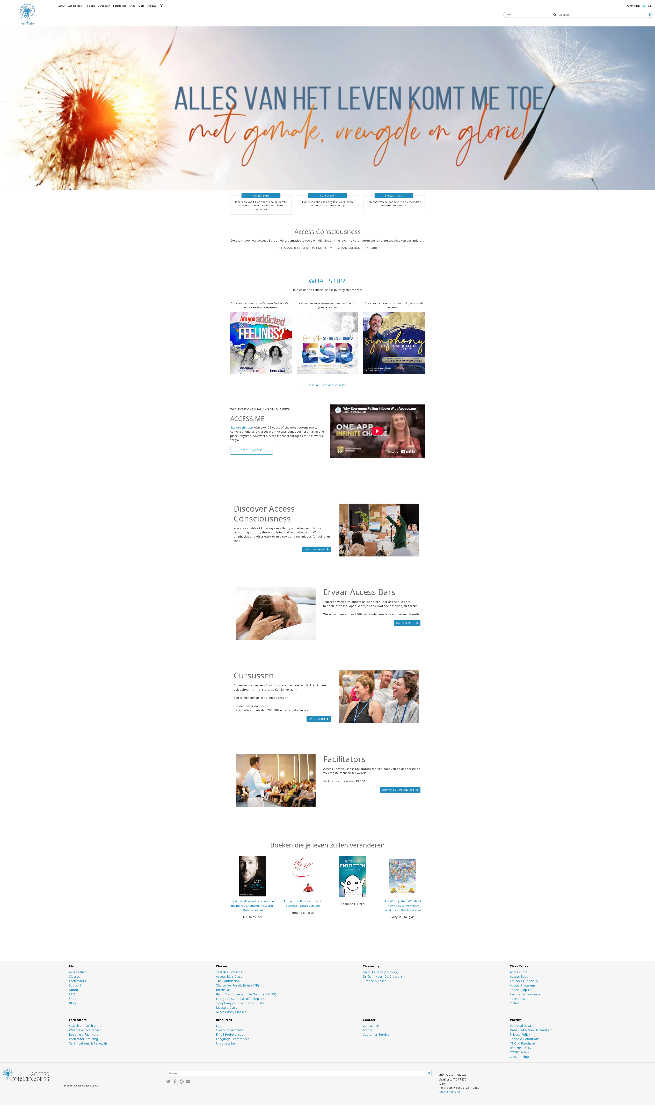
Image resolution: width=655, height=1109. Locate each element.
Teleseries (517, 999)
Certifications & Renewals (88, 1043)
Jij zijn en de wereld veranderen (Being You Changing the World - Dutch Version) (252, 905)
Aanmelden (633, 5)
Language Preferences (233, 1039)
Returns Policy (520, 1048)
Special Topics (520, 990)
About (62, 5)
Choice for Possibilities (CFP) (237, 985)
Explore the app (241, 427)
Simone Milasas (374, 981)
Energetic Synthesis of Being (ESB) (241, 999)
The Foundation (228, 981)
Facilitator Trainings (525, 994)
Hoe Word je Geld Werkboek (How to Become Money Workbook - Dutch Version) (403, 905)
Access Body (519, 976)
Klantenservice (450, 1092)
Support (75, 985)
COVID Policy (519, 1052)
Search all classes (229, 972)
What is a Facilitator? (85, 1030)
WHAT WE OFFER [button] (314, 549)
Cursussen (104, 5)
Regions (90, 5)
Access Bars (75, 5)
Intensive (223, 990)
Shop (132, 5)
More (141, 5)
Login (220, 1025)
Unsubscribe (225, 1043)
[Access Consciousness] (27, 14)
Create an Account (230, 1030)
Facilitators (120, 5)
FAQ (72, 994)
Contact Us (371, 1025)
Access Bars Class (229, 976)
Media (367, 1030)
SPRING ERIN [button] (317, 718)
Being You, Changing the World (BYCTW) (246, 994)
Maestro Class (226, 1007)
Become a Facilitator (84, 1034)
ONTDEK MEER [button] (405, 623)
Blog (72, 1003)
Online (515, 1003)
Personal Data (520, 1025)
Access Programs (523, 985)
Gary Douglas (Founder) (380, 972)
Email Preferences (229, 1034)
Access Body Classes (231, 1012)
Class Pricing (519, 1057)
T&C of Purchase (522, 1043)
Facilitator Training (83, 1039)
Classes (74, 976)
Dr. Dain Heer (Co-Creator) (382, 976)
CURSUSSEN (327, 195)
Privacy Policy (520, 1034)
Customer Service (376, 1034)
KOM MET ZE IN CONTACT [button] (398, 790)
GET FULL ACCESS (251, 450)
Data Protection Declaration (531, 1030)
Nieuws (152, 5)
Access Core (519, 972)
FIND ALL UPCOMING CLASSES (327, 385)
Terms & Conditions (525, 1039)
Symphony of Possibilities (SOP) (240, 1003)
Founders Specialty (524, 981)
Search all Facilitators (85, 1025)
